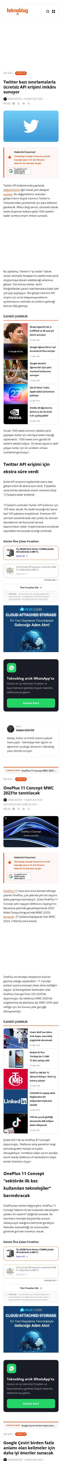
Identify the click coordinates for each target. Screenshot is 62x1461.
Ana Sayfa (7, 73)
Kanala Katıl (31, 703)
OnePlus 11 (10, 891)
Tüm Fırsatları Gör (29, 587)
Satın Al (20, 555)
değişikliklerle (11, 190)
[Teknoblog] (17, 11)
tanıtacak (8, 916)
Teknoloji (21, 73)
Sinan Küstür (15, 98)
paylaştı (8, 194)
